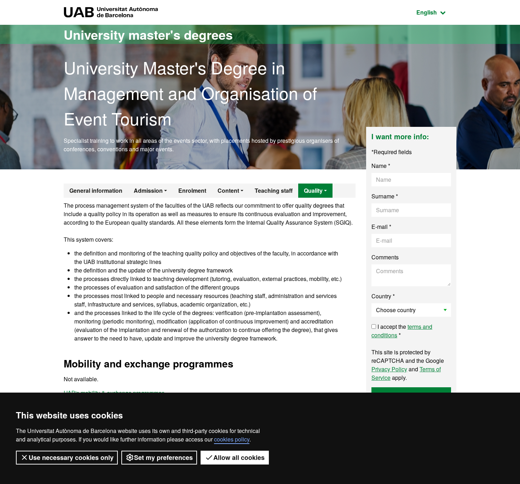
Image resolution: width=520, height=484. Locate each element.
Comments (385, 257)
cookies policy (231, 439)
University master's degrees (148, 34)
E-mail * (381, 227)
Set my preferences (163, 457)
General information (95, 190)
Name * (380, 166)
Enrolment (192, 190)
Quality (313, 190)
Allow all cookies (239, 457)
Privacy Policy (389, 369)
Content (228, 190)
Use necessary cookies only (71, 457)
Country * (383, 296)
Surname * (384, 196)
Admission (148, 190)
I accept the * (401, 330)
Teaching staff (274, 190)
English (436, 12)
